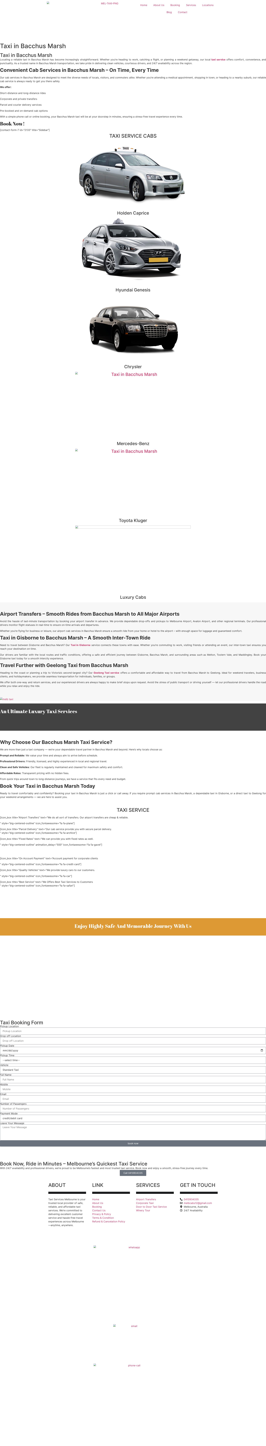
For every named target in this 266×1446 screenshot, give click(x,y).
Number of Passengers (13, 1104)
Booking (175, 5)
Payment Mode (9, 1113)
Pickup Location (9, 1026)
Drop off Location (10, 1036)
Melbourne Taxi (40, 1237)
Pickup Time (7, 1055)
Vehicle (4, 1065)
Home (143, 5)
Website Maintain (85, 1237)
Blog (169, 12)
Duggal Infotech (108, 1237)
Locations (208, 5)
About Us (158, 5)
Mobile (4, 1084)
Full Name (5, 1075)
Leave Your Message (12, 1123)
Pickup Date (7, 1045)
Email (3, 1094)
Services (191, 5)
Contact (182, 12)
